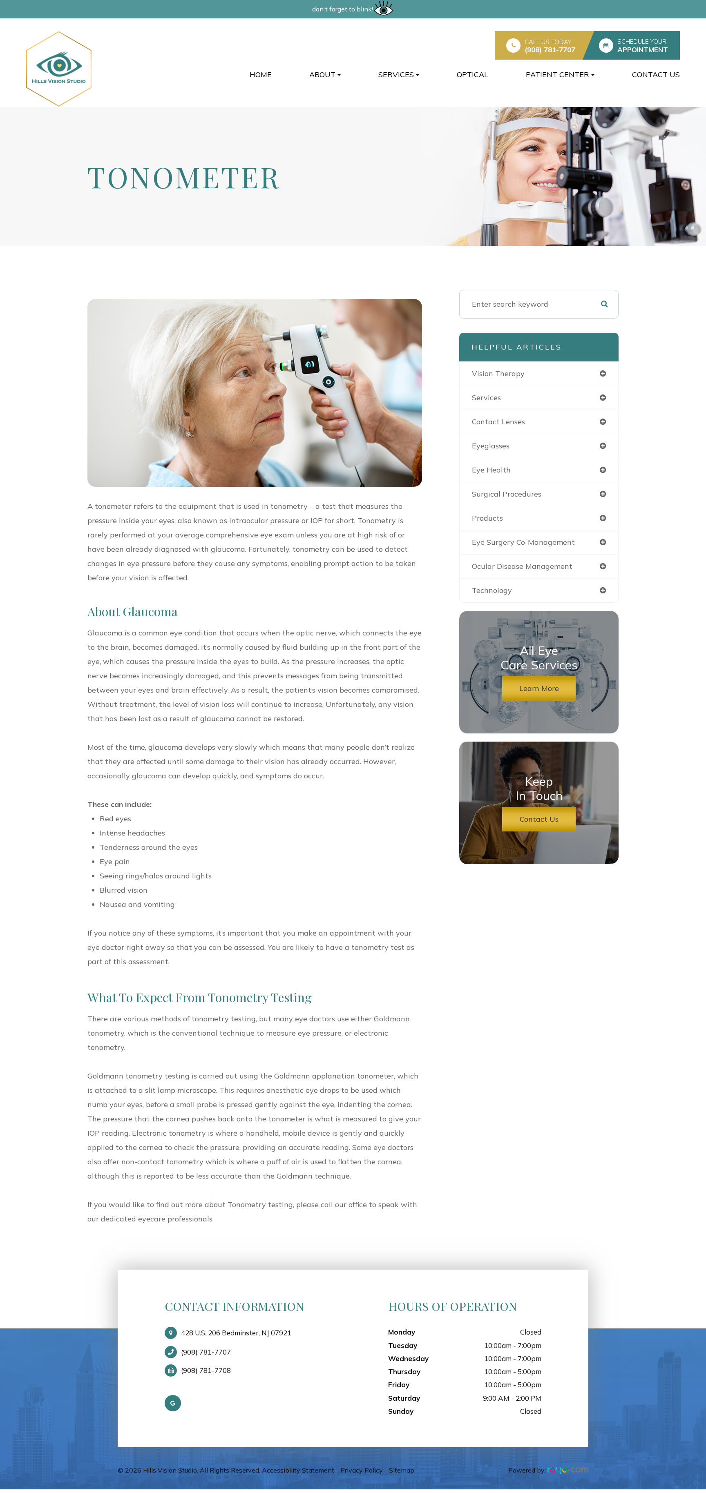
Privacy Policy (361, 1470)
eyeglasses (490, 445)
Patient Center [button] (557, 74)
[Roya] (567, 1470)
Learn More (539, 688)
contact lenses (498, 421)
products (487, 518)
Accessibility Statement (298, 1470)
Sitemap (401, 1470)
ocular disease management (522, 566)
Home (261, 74)
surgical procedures (506, 494)
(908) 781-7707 (550, 49)
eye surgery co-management (523, 542)
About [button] (322, 74)
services (486, 397)
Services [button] (396, 74)
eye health (491, 470)
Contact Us (656, 74)
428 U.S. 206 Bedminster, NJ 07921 (236, 1332)
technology (492, 590)
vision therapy (498, 373)
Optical (472, 74)
